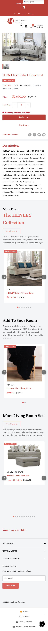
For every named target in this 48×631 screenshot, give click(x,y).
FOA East (6, 85)
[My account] (26, 26)
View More (10, 231)
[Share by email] (44, 134)
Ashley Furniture (15, 472)
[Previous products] (4, 277)
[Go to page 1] (17, 307)
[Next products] (44, 277)
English (30, 2)
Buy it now (24, 125)
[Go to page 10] (32, 516)
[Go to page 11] (34, 516)
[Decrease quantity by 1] (14, 105)
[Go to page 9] (30, 516)
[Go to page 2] (19, 307)
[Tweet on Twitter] (39, 134)
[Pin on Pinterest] (34, 134)
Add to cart (24, 117)
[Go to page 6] (28, 307)
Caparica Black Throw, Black (19, 388)
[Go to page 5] (26, 307)
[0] (30, 26)
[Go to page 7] (30, 307)
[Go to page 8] (28, 516)
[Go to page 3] (22, 307)
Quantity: (6, 105)
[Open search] (21, 26)
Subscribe (10, 586)
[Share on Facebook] (30, 134)
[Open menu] (3, 21)
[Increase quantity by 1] (27, 105)
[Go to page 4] (24, 307)
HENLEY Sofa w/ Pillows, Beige (20, 293)
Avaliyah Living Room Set (18, 476)
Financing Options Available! (17, 113)
